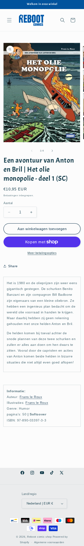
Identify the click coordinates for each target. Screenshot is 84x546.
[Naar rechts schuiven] (52, 151)
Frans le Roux (31, 397)
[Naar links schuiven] (32, 151)
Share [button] (13, 266)
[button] (9, 20)
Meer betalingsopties (42, 253)
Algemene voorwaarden (49, 542)
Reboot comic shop (39, 536)
